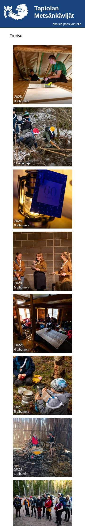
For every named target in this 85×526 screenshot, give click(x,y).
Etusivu (16, 36)
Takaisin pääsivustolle (66, 24)
